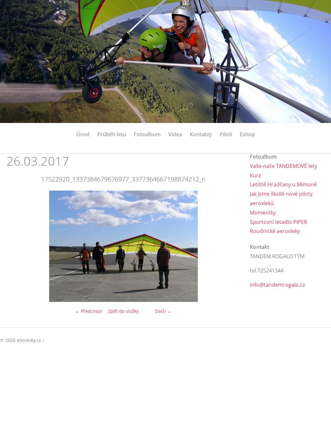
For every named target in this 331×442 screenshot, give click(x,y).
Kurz (255, 175)
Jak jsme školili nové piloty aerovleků (281, 198)
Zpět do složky (123, 311)
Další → (163, 311)
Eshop (247, 134)
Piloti (226, 134)
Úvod (83, 134)
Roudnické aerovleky (275, 231)
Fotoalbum (147, 134)
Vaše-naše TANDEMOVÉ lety (283, 166)
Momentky (263, 212)
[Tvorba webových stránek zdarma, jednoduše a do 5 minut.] (43, 341)
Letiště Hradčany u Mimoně (283, 184)
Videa (175, 134)
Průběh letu (111, 134)
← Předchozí (88, 311)
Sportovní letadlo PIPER (278, 222)
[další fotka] (229, 246)
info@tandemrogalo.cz (277, 284)
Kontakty (201, 134)
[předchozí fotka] (17, 246)
